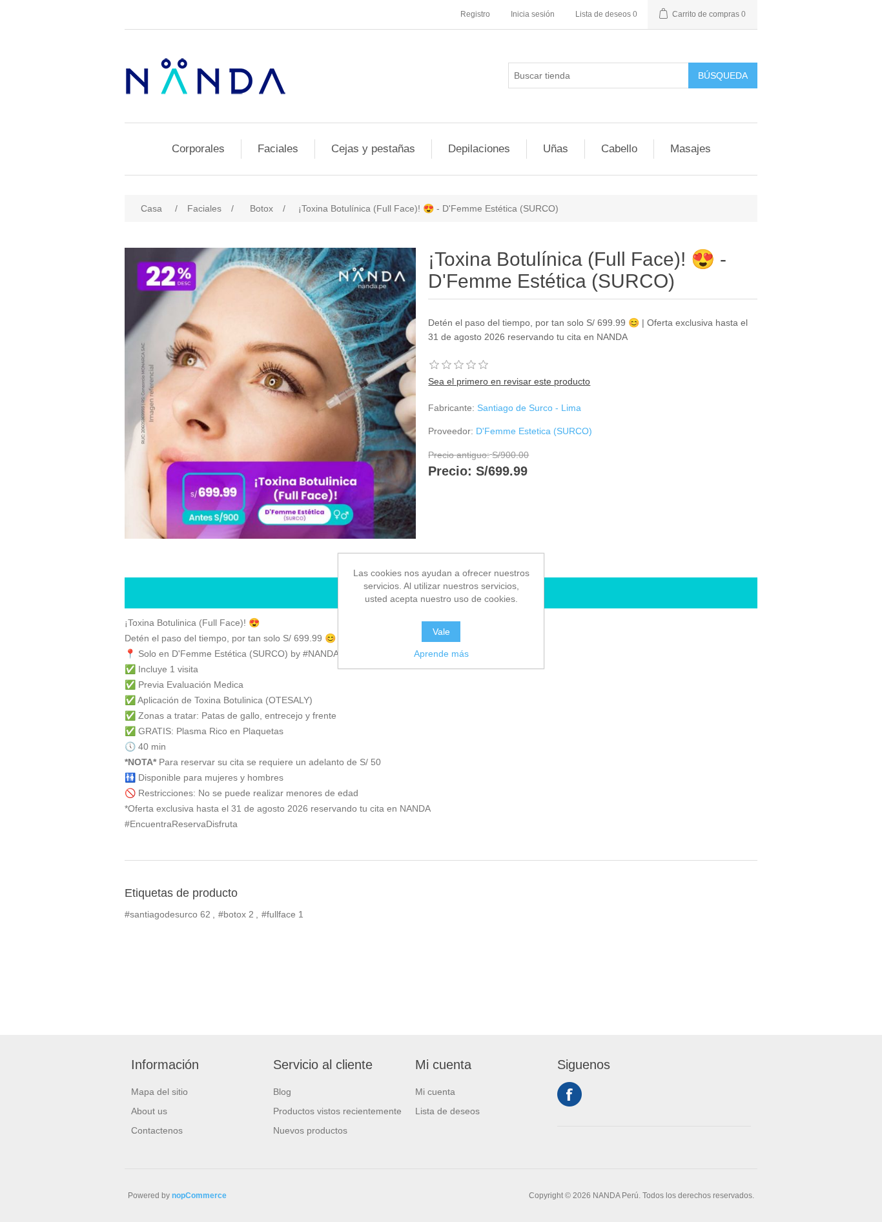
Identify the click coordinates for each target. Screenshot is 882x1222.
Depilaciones (479, 149)
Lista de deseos (447, 1111)
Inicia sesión (533, 14)
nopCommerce (199, 1195)
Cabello (619, 149)
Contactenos (157, 1130)
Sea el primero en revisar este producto (509, 381)
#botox (232, 914)
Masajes (690, 149)
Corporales (198, 149)
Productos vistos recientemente (337, 1111)
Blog (282, 1092)
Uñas (555, 149)
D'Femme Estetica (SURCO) (534, 431)
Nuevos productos (310, 1130)
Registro (475, 14)
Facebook (569, 1094)
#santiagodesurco (161, 914)
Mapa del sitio (159, 1092)
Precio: (450, 472)
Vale (441, 631)
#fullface (279, 914)
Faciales (278, 149)
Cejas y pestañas (373, 149)
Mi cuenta (435, 1092)
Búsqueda (723, 75)
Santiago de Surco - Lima (529, 408)
